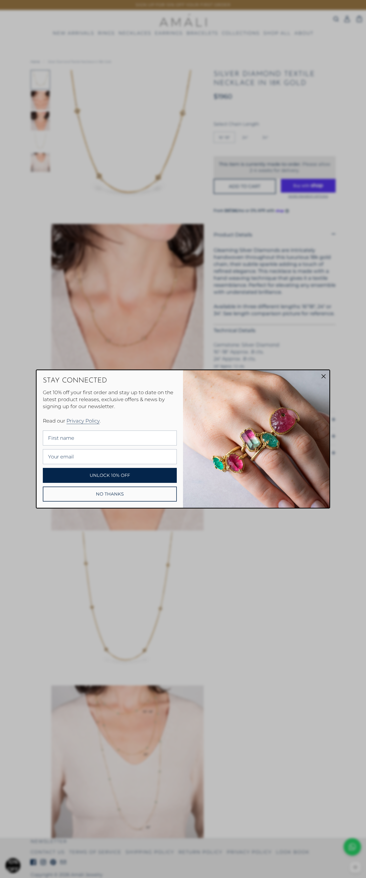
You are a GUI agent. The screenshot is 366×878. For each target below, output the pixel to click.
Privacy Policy (83, 421)
